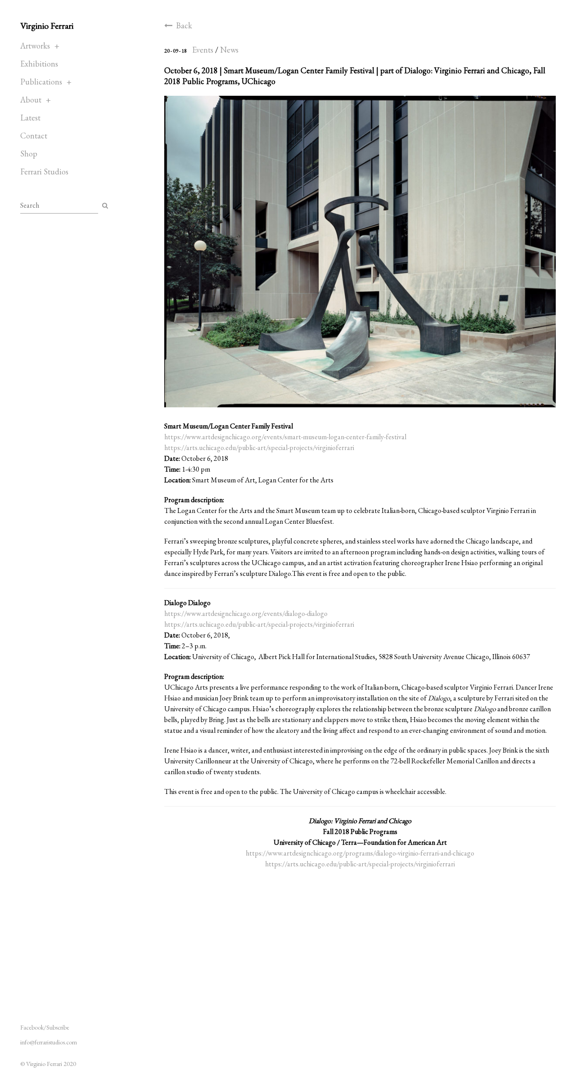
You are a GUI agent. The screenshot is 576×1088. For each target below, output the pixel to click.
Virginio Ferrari (46, 25)
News (229, 50)
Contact (33, 135)
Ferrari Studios (44, 171)
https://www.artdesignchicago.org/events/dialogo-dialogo (246, 613)
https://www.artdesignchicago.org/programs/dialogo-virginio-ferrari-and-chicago (360, 853)
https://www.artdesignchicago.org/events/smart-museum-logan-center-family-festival (285, 436)
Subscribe (57, 1027)
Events (202, 50)
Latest (30, 117)
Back (184, 25)
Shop (28, 153)
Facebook (32, 1027)
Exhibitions (39, 63)
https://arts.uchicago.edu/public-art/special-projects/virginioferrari (259, 447)
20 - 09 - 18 (175, 50)
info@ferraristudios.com (48, 1042)
